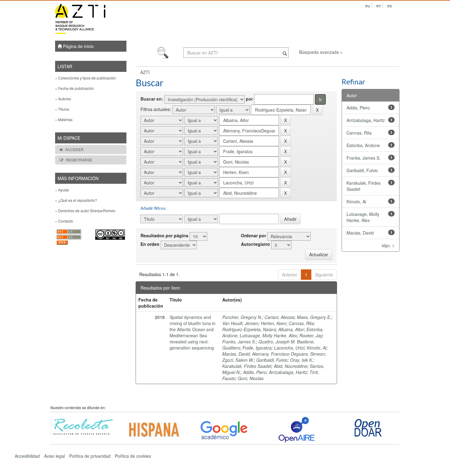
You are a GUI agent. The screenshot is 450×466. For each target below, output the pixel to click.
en (378, 5)
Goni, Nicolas (251, 378)
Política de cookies (133, 456)
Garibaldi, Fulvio (271, 360)
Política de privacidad (90, 456)
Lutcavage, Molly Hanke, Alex (268, 335)
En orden (150, 244)
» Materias (64, 119)
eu (367, 5)
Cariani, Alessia (279, 317)
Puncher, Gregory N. (242, 317)
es (389, 5)
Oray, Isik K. (301, 360)
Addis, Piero (254, 372)
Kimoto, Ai (316, 348)
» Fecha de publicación (74, 88)
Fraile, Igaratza (257, 348)
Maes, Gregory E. (314, 317)
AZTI (145, 72)
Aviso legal (54, 456)
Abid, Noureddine (290, 366)
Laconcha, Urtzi (289, 348)
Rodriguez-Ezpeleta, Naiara (249, 329)
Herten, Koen (273, 323)
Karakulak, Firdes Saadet (246, 366)
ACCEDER (74, 149)
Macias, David (235, 354)
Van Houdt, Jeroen (240, 323)
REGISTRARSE (79, 159)
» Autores (63, 98)
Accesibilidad (27, 456)
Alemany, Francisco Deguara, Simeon (288, 354)
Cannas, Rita (301, 323)
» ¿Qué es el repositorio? (76, 200)
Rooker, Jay (310, 335)
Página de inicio (78, 46)
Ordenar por (253, 235)
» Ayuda (62, 189)
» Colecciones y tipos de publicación (85, 77)
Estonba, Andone (363, 145)
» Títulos (62, 109)
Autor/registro (255, 244)
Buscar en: (152, 99)
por (249, 99)
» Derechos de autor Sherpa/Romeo (85, 210)
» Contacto (64, 221)
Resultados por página (164, 235)
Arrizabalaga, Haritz (288, 372)
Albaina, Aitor (291, 329)
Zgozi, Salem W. (238, 360)
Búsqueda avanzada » (321, 52)
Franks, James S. (239, 341)
